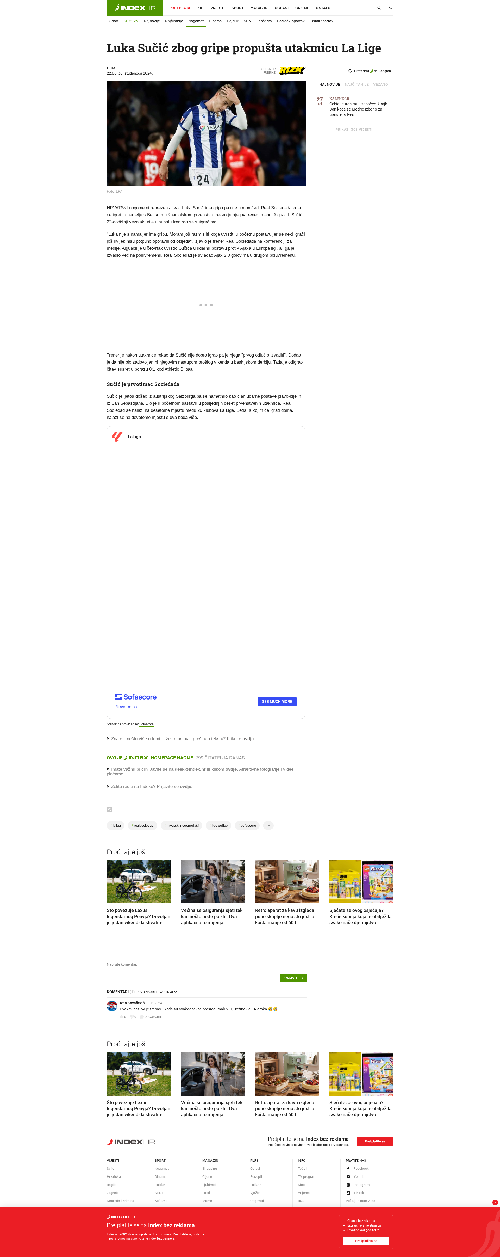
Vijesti (217, 8)
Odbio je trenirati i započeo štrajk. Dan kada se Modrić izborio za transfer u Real (358, 107)
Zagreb (112, 1193)
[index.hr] (134, 8)
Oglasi (282, 8)
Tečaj (302, 1168)
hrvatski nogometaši (181, 825)
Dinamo (215, 21)
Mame (207, 1201)
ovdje (231, 769)
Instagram (362, 1185)
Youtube (360, 1177)
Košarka (265, 21)
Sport (238, 8)
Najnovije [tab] (329, 85)
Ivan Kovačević (132, 1003)
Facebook (361, 1168)
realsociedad (143, 825)
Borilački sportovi (291, 21)
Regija (111, 1185)
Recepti (256, 1177)
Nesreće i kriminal (121, 1201)
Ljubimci (209, 1185)
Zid (200, 8)
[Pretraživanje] (389, 8)
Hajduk (233, 21)
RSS (301, 1201)
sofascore (247, 825)
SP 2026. (131, 21)
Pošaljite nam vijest (361, 1201)
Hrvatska (114, 1177)
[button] (113, 879)
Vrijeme (304, 1193)
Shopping (209, 1168)
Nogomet (196, 21)
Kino (301, 1185)
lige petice (218, 825)
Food (206, 1193)
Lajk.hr (255, 1185)
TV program (307, 1177)
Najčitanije (174, 21)
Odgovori (257, 1201)
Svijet (111, 1168)
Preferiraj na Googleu (372, 71)
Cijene (302, 8)
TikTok (359, 1193)
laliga (115, 825)
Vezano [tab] (380, 85)
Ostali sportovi (322, 21)
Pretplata (180, 8)
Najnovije (152, 21)
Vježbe (255, 1193)
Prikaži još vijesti (354, 129)
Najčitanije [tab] (357, 85)
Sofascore (146, 724)
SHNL (248, 21)
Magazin (210, 1160)
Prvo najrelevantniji (154, 992)
